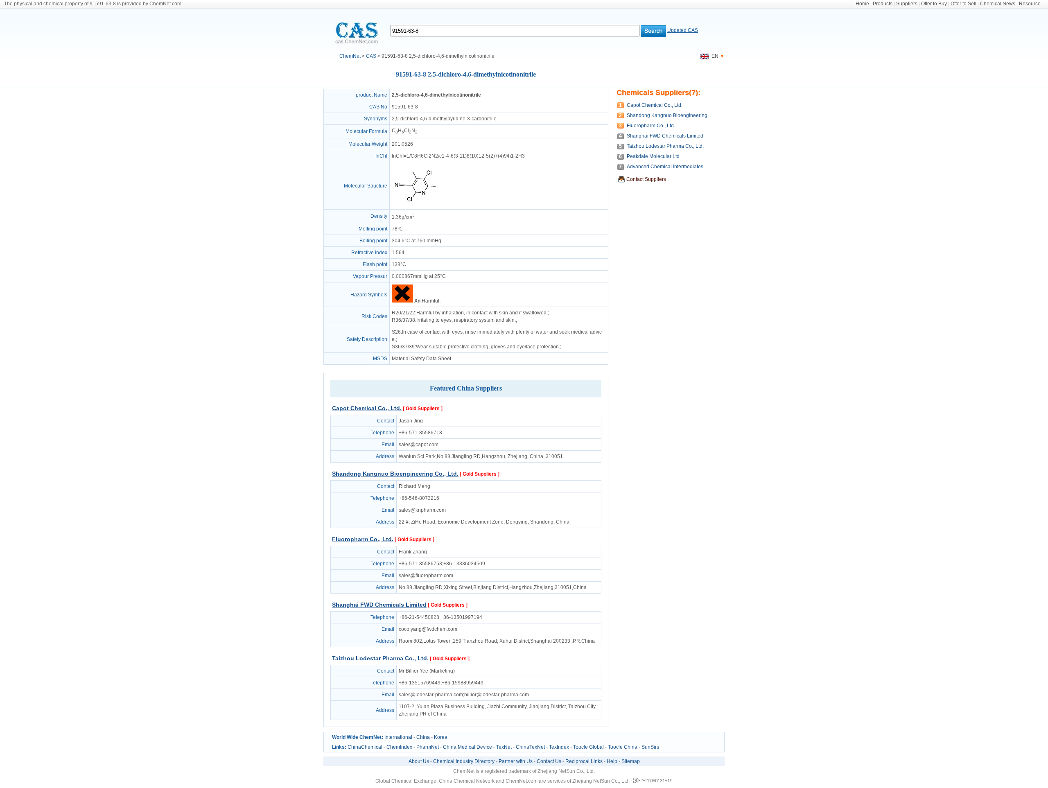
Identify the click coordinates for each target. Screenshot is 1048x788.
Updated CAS (682, 30)
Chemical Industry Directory (464, 761)
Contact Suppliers (646, 179)
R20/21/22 (403, 313)
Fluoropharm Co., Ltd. (362, 539)
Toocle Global (588, 747)
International (398, 737)
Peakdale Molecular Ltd (653, 156)
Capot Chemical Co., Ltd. (367, 408)
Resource (1030, 4)
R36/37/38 (403, 320)
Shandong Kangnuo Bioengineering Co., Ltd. (395, 473)
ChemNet (350, 56)
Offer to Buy (934, 4)
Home (862, 4)
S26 (396, 332)
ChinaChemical (365, 747)
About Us (419, 761)
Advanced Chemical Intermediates (665, 166)
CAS (371, 56)
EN (713, 56)
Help (612, 761)
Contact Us (549, 761)
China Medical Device (467, 747)
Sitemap (630, 761)
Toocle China (622, 747)
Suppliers (906, 4)
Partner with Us (516, 761)
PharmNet (427, 747)
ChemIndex (399, 747)
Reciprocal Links (584, 761)
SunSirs (650, 747)
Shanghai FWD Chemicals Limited (379, 604)
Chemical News (997, 4)
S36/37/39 (403, 347)
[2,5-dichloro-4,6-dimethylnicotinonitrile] (415, 205)
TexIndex (559, 747)
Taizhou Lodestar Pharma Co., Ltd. (380, 658)
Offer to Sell (963, 4)
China (423, 737)
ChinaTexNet (530, 747)
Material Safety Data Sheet (421, 358)
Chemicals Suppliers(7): (658, 92)
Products (882, 4)
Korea (440, 737)
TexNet (504, 747)
